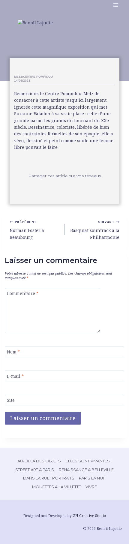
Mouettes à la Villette (56, 486)
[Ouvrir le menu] (117, 5)
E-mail (15, 376)
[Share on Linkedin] (81, 188)
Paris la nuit (92, 478)
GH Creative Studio (89, 515)
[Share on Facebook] (48, 188)
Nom (13, 352)
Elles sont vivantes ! (89, 460)
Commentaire (22, 293)
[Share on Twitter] (64, 188)
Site (11, 400)
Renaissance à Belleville (86, 469)
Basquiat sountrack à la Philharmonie (94, 230)
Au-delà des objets (39, 460)
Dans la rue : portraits (48, 478)
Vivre (91, 486)
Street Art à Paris (34, 469)
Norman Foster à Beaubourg (27, 230)
